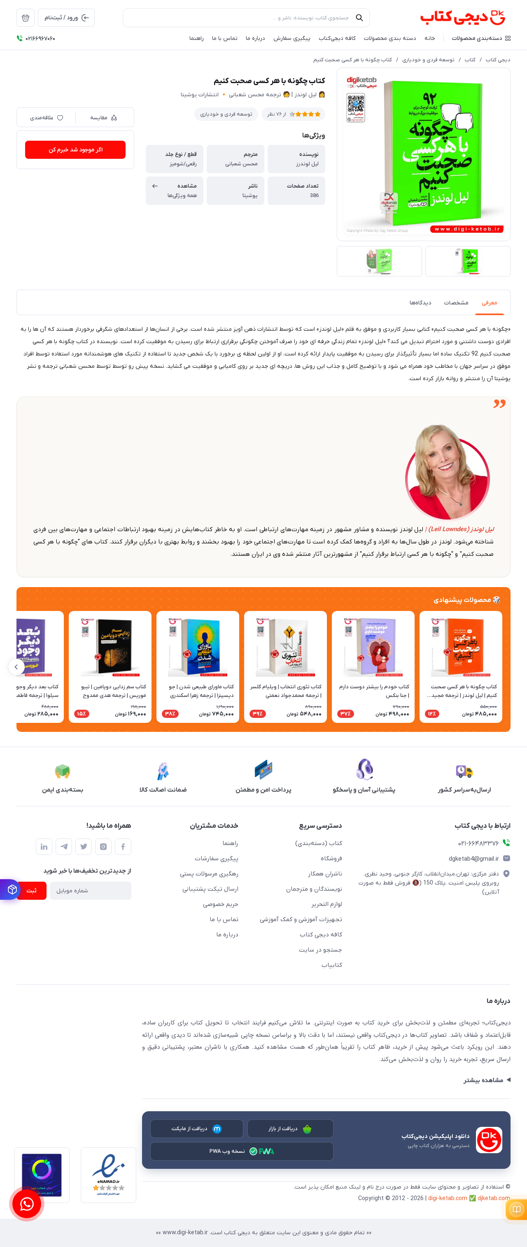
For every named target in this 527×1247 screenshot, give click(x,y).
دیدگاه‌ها (420, 303)
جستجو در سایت (320, 950)
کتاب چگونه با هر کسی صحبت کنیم (352, 59)
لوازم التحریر (326, 904)
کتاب (470, 59)
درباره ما (227, 935)
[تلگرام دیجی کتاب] (64, 846)
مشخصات (456, 303)
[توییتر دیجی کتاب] (83, 846)
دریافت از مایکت (190, 1128)
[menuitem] (25, 18)
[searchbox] (246, 17)
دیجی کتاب (498, 59)
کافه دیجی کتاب (321, 935)
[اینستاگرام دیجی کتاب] (103, 846)
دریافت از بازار (283, 1128)
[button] (481, 38)
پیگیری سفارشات (216, 859)
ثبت (31, 891)
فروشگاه (331, 859)
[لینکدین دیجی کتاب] (44, 846)
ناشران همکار (325, 874)
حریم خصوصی (220, 904)
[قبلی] (510, 667)
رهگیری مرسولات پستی (209, 874)
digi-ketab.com (447, 1199)
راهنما (230, 843)
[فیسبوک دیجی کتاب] (123, 846)
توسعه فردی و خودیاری (428, 59)
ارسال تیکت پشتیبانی (210, 889)
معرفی (489, 303)
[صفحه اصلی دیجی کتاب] (454, 18)
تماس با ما (224, 919)
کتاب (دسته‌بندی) (318, 843)
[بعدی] (16, 667)
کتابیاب (332, 965)
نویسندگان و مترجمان (314, 889)
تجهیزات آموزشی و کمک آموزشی (301, 919)
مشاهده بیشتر (483, 1080)
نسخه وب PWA (227, 1151)
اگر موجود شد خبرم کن (76, 150)
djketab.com (494, 1199)
